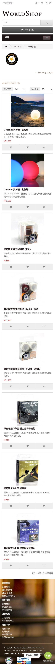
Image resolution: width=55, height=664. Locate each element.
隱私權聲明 (7, 590)
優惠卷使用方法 (9, 596)
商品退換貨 (7, 607)
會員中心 (6, 628)
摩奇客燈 (32, 46)
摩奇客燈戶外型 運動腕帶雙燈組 (19, 548)
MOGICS (18, 46)
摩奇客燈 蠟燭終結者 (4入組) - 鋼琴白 (22, 368)
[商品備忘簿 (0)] (42, 3)
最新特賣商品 (8, 620)
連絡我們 (6, 604)
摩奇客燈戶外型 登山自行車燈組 (19, 428)
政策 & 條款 (7, 593)
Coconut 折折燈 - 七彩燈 (16, 189)
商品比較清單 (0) (11, 83)
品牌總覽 (6, 617)
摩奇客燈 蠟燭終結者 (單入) (17, 249)
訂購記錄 (6, 631)
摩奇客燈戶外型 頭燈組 (15, 488)
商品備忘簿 (7, 634)
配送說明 (6, 587)
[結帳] (50, 3)
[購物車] (46, 3)
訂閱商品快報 (8, 637)
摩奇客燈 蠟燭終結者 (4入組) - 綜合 (21, 309)
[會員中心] (37, 3)
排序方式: (7, 89)
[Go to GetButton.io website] (48, 661)
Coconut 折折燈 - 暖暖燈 (16, 129)
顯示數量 (34, 89)
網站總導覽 (7, 610)
